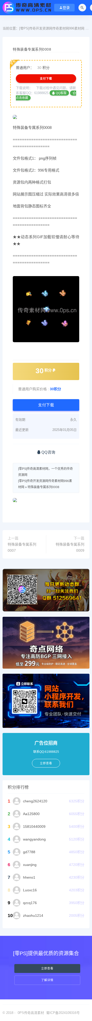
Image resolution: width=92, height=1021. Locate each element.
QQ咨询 (47, 452)
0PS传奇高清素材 (31, 1013)
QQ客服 (60, 93)
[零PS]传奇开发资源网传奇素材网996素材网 (51, 28)
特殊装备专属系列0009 (70, 547)
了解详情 (47, 980)
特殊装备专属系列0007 (22, 547)
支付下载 (46, 78)
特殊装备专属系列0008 (43, 487)
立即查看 (47, 968)
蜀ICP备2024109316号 (63, 1013)
